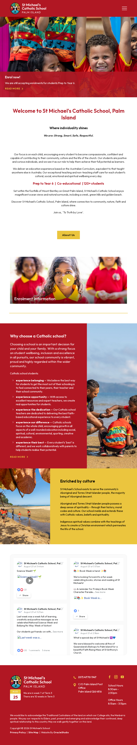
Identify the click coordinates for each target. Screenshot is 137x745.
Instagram (116, 677)
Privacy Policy (18, 732)
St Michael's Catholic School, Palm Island (47, 563)
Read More (12, 92)
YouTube (122, 677)
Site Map (33, 732)
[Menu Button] (124, 8)
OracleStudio (61, 732)
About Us (68, 235)
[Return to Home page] (28, 13)
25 (15, 697)
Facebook (109, 677)
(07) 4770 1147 (87, 677)
